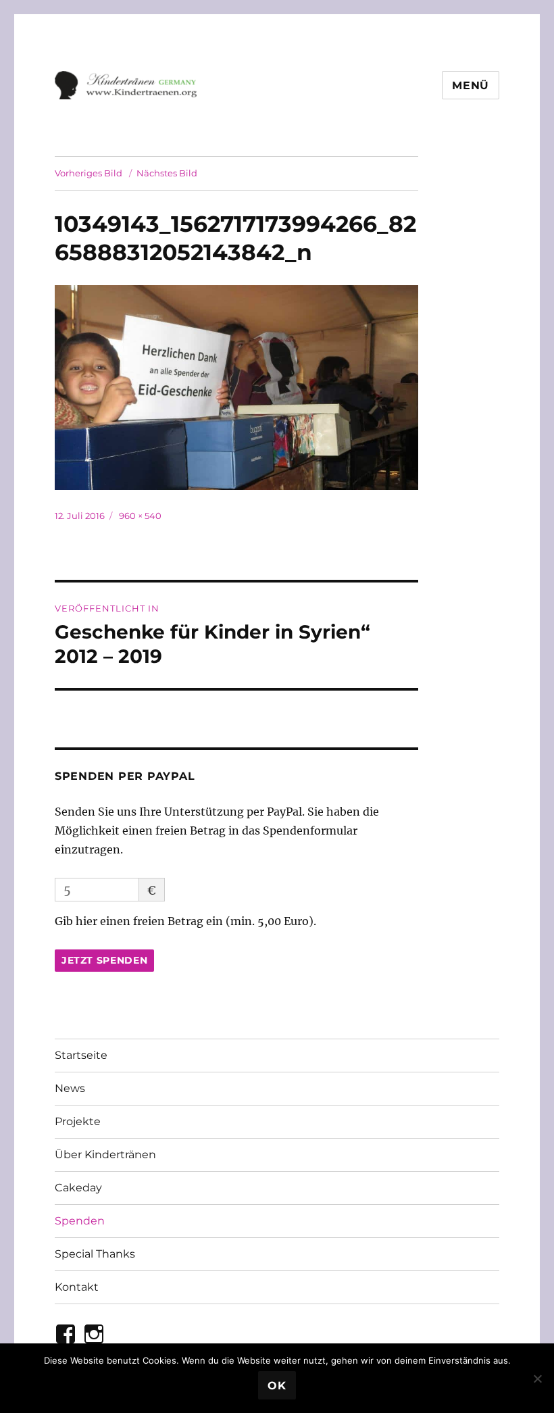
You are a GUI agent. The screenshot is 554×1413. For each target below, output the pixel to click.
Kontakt (77, 1287)
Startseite (81, 1055)
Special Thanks (95, 1253)
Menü (470, 85)
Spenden (80, 1220)
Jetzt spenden (104, 960)
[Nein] (537, 1378)
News (70, 1088)
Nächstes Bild (166, 173)
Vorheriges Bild (88, 173)
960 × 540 (140, 515)
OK (277, 1385)
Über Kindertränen (105, 1154)
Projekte (78, 1121)
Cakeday (78, 1187)
